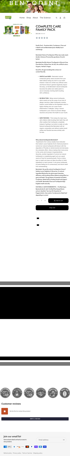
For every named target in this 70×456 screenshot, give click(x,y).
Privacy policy (17, 453)
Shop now (52, 207)
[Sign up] (64, 440)
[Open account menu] (60, 18)
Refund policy (8, 453)
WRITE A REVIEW (35, 419)
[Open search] (57, 18)
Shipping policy (37, 453)
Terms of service (27, 453)
